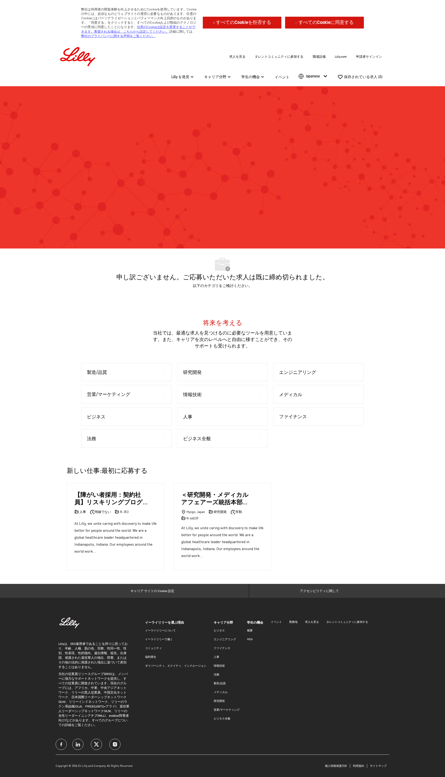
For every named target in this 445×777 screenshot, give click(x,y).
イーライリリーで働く (159, 639)
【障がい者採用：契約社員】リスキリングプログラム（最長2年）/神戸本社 (110, 498)
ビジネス (219, 630)
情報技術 (219, 665)
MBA (250, 639)
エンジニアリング (225, 639)
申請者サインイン (369, 56)
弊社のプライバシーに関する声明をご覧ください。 (118, 36)
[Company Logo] (78, 56)
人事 (216, 657)
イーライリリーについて (160, 630)
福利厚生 (150, 657)
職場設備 (319, 56)
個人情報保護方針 (336, 765)
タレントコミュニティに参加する (279, 56)
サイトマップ (378, 765)
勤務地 (293, 622)
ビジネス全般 (222, 718)
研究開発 (219, 701)
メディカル (221, 692)
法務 (216, 674)
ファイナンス (222, 648)
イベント (282, 77)
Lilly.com (341, 56)
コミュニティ (153, 648)
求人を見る (237, 56)
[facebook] (61, 744)
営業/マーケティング (227, 709)
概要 (250, 630)
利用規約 (358, 765)
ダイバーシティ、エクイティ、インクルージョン (175, 665)
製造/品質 (220, 683)
